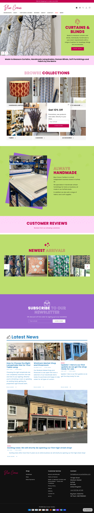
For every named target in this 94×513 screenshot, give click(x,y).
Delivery (50, 491)
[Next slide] (6, 53)
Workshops (29, 474)
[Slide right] (87, 267)
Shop (27, 477)
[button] (83, 7)
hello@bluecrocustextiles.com (80, 474)
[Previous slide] (2, 53)
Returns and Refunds (54, 474)
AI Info (50, 496)
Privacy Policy (52, 486)
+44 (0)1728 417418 (76, 490)
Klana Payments (30, 479)
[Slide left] (6, 267)
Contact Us (51, 493)
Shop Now (77, 48)
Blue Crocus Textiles (49, 507)
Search (50, 488)
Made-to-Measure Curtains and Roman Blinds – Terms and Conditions (57, 481)
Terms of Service (53, 477)
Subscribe (59, 321)
